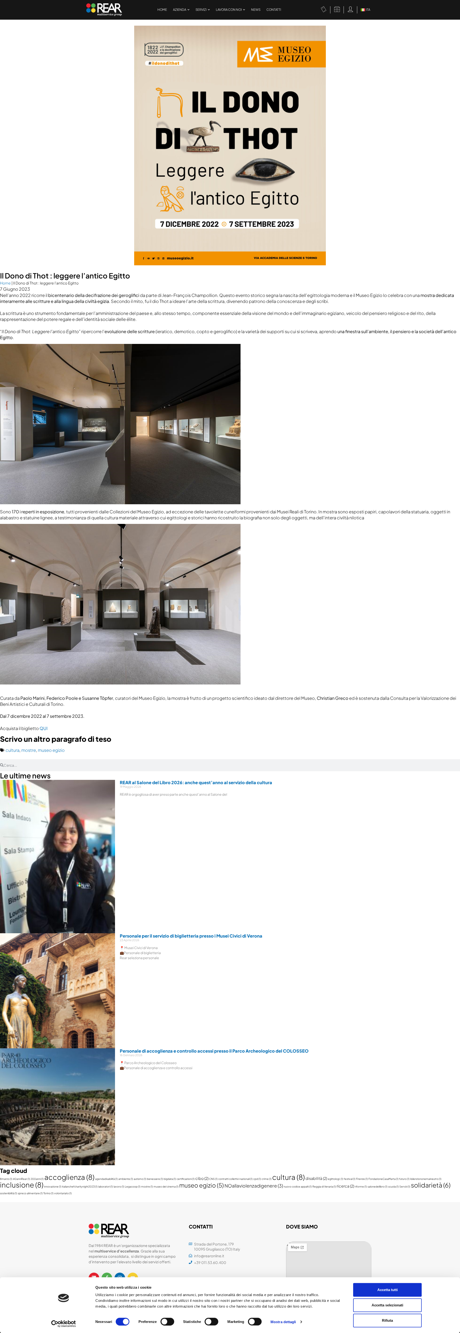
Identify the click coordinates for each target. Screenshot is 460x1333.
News (255, 10)
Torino (48, 1193)
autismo (140, 1178)
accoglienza (69, 1177)
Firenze (362, 1178)
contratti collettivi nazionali (235, 1178)
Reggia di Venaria (324, 1186)
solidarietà (430, 1185)
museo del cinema (166, 1186)
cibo (201, 1178)
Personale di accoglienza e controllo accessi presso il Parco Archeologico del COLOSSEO (214, 1051)
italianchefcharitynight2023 (80, 1186)
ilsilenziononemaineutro (425, 1178)
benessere (155, 1178)
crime (266, 1178)
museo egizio (51, 750)
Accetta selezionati (387, 1305)
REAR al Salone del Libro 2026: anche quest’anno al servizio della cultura (196, 782)
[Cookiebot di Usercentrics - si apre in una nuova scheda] (64, 1323)
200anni (37, 1178)
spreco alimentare (30, 1193)
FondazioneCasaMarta (383, 1178)
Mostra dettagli (283, 1322)
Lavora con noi (229, 10)
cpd (257, 1178)
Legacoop (132, 1186)
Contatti (273, 10)
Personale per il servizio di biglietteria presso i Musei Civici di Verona (191, 936)
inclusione (21, 1184)
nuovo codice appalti (298, 1186)
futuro (404, 1178)
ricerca (345, 1186)
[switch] (167, 1321)
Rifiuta (387, 1320)
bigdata (170, 1178)
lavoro (119, 1186)
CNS (213, 1178)
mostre (28, 750)
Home (162, 10)
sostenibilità (8, 1193)
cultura (12, 750)
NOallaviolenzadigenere (253, 1185)
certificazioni (186, 1178)
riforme (361, 1186)
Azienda (179, 10)
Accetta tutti (387, 1290)
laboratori (105, 1186)
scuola (393, 1186)
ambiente (125, 1178)
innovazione (52, 1186)
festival (349, 1178)
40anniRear (21, 1178)
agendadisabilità (106, 1178)
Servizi (201, 10)
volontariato (63, 1193)
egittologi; (335, 1178)
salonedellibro (377, 1186)
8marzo (6, 1178)
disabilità (316, 1178)
